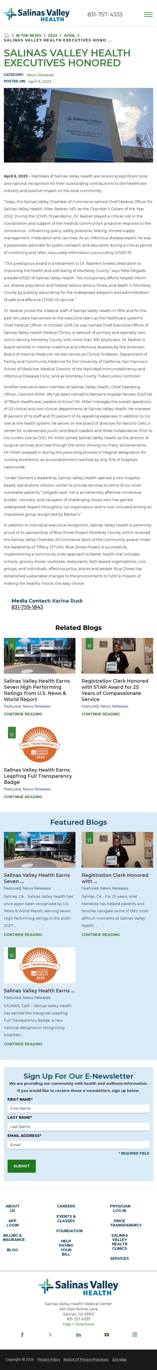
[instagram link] (134, 1334)
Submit (21, 1166)
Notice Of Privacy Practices (86, 1360)
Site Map (119, 1360)
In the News (28, 36)
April (69, 36)
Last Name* (20, 1117)
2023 (52, 36)
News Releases (40, 75)
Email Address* (24, 1135)
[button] (148, 14)
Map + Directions (78, 1324)
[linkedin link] (78, 1334)
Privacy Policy (49, 1360)
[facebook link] (22, 1334)
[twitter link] (50, 1334)
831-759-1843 (27, 607)
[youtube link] (106, 1334)
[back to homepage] (6, 35)
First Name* (20, 1099)
